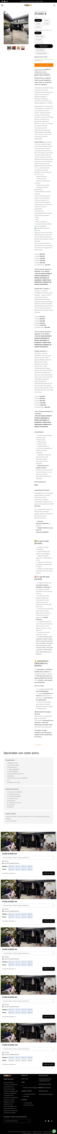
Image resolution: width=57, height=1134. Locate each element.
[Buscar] (54, 5)
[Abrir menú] (2, 5)
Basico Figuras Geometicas (43, 46)
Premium (38, 39)
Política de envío (43, 1090)
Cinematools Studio (16, 1131)
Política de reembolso (37, 1131)
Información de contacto (46, 1094)
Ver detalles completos (8, 873)
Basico (38, 33)
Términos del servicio (27, 1133)
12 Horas (38, 27)
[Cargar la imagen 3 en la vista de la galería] (18, 48)
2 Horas (38, 20)
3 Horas (46, 20)
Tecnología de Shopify (26, 1131)
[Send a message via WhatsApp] (54, 1131)
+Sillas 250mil (40, 50)
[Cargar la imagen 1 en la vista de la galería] (9, 48)
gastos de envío (40, 59)
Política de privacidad (45, 1084)
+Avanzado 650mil (41, 53)
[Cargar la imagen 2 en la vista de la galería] (14, 48)
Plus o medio (40, 36)
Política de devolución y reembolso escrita (45, 1079)
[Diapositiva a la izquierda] (5, 48)
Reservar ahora (44, 65)
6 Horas (46, 23)
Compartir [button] (39, 744)
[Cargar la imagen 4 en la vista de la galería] (23, 48)
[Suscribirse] (28, 1121)
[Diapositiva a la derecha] (26, 48)
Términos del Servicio (45, 1087)
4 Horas (38, 23)
